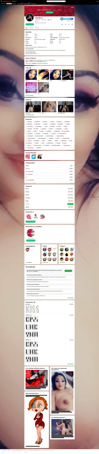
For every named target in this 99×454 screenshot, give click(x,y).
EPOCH (30, 450)
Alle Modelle (3, 3)
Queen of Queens (46, 60)
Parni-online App (33, 3)
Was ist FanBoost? (70, 20)
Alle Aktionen (19, 3)
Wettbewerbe (25, 3)
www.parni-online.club (18, 450)
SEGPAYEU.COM (37, 450)
